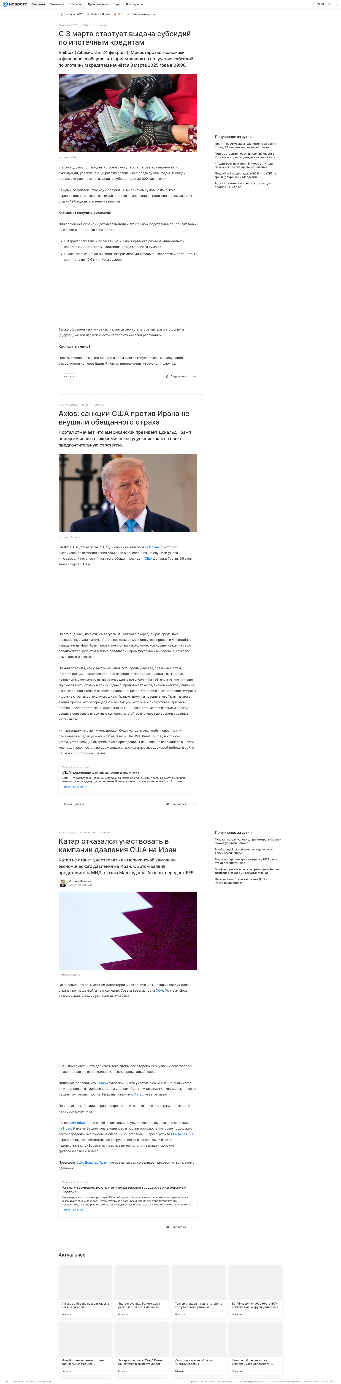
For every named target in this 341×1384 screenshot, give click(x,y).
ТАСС (85, 404)
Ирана (154, 547)
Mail (6, 1381)
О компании (17, 1381)
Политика (101, 25)
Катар (101, 1083)
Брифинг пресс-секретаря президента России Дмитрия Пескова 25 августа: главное (247, 871)
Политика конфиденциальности (251, 1381)
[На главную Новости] (17, 4)
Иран (67, 1128)
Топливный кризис (143, 14)
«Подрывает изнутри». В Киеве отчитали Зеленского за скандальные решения (244, 165)
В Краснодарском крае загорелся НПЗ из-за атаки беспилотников (246, 861)
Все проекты (44, 1381)
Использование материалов (285, 1381)
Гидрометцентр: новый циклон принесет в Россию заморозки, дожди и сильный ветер (246, 155)
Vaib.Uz (87, 25)
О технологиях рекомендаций (216, 1381)
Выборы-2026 (74, 14)
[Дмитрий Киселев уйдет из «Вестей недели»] (199, 1348)
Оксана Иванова (80, 881)
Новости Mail (87, 832)
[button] (128, 113)
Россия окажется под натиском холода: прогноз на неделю (243, 185)
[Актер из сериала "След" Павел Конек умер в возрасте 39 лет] (142, 1348)
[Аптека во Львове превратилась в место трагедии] (85, 1291)
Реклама (30, 1381)
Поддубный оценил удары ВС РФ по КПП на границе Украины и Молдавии (245, 175)
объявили (84, 1123)
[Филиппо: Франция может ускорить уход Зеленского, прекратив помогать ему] (255, 1348)
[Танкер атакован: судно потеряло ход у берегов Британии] (199, 1291)
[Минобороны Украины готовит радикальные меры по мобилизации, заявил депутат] (85, 1348)
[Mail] (5, 4)
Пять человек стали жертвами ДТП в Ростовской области (241, 880)
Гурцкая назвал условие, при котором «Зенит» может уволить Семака (248, 841)
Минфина (178, 1134)
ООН (159, 990)
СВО (121, 14)
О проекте (193, 1381)
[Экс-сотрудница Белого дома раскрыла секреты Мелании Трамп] (142, 1291)
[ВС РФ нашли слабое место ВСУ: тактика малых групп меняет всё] (255, 1291)
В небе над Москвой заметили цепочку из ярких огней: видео (244, 851)
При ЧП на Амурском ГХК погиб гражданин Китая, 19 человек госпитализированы (245, 145)
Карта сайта (328, 1381)
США (148, 558)
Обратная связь (311, 1381)
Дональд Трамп (97, 1162)
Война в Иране (100, 14)
